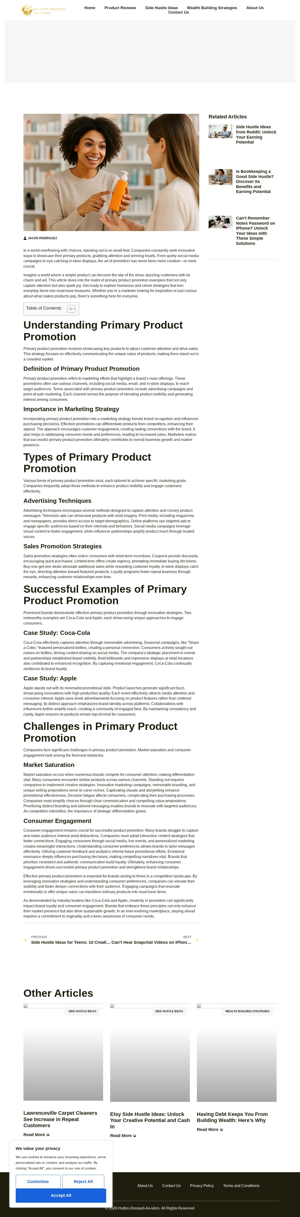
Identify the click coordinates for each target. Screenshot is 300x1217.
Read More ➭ (36, 1134)
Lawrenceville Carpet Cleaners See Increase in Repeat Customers (60, 1119)
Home (89, 8)
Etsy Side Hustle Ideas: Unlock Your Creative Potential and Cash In (150, 1120)
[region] (60, 1174)
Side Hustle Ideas (161, 8)
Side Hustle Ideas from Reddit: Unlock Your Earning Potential (256, 134)
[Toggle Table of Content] (69, 309)
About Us (255, 8)
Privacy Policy (202, 1186)
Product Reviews (120, 8)
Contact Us (178, 12)
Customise (38, 1181)
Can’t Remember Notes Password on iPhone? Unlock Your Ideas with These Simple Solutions (255, 231)
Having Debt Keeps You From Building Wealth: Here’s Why (232, 1117)
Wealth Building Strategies (212, 8)
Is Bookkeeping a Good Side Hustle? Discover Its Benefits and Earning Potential (255, 181)
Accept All (61, 1195)
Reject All (83, 1181)
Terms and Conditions (241, 1186)
